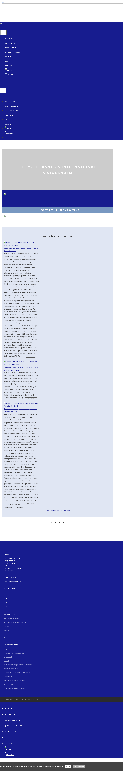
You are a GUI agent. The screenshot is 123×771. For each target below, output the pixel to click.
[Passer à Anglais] (9, 70)
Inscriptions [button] (10, 43)
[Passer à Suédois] (9, 75)
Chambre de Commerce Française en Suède (17, 672)
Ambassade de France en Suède (14, 653)
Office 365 (7, 630)
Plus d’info (68, 528)
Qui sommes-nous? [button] (12, 52)
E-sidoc (6, 638)
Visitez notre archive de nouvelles (58, 510)
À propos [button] (9, 38)
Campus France (9, 676)
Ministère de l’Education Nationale (14, 680)
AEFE (5, 649)
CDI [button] (6, 61)
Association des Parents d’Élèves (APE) (16, 622)
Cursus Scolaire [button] (11, 47)
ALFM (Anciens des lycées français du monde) (18, 665)
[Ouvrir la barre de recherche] (1, 27)
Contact (8, 65)
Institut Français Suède (11, 669)
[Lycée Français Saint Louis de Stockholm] (17, 24)
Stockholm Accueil (9, 684)
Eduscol (6, 661)
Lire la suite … (30, 357)
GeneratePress (43, 699)
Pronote (6, 626)
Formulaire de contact (13, 581)
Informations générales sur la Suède (15, 688)
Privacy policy (79, 766)
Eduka (6, 634)
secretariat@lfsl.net (10, 570)
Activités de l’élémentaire (11, 618)
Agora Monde (8, 657)
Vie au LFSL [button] (9, 56)
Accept (68, 766)
